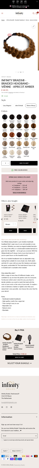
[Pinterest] (13, 407)
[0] (36, 13)
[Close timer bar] (37, 1)
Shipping (10, 92)
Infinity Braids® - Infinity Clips (8, 215)
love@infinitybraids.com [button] (9, 402)
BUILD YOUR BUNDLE (19, 192)
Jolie (16, 105)
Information (6, 417)
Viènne (29, 105)
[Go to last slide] (2, 219)
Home (2, 20)
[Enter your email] (36, 436)
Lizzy (4, 105)
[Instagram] (8, 407)
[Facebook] (3, 407)
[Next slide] (37, 219)
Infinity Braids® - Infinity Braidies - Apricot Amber (23, 216)
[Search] (33, 13)
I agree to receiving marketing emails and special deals (18, 440)
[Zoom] (33, 26)
